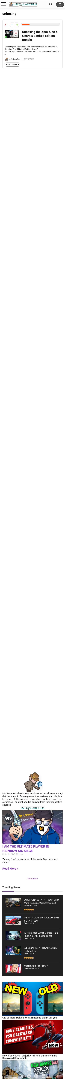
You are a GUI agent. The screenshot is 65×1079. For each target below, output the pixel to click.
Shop (60, 4)
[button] (22, 1076)
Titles (26, 923)
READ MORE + (12, 64)
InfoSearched (14, 59)
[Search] (51, 4)
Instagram (28, 905)
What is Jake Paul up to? (36, 966)
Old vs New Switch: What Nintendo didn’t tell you (29, 1017)
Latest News (29, 968)
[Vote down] (12, 25)
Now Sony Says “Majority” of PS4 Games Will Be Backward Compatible (29, 1057)
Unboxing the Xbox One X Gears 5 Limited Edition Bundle (40, 36)
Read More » (10, 868)
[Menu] (4, 4)
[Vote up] (17, 25)
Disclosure (32, 878)
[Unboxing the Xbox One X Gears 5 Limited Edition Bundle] (12, 31)
